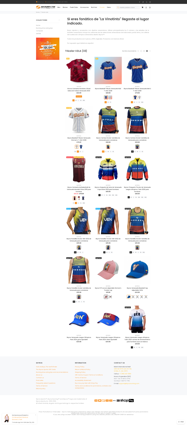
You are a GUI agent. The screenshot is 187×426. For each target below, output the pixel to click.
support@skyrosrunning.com (129, 383)
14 (108, 102)
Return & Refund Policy (82, 369)
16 (110, 102)
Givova (79, 86)
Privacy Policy (79, 367)
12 (105, 102)
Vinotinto (79, 96)
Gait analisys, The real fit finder (46, 367)
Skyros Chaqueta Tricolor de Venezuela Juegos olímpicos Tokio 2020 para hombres (137, 189)
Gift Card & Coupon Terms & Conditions (89, 375)
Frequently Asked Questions (45, 383)
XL (80, 100)
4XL (116, 195)
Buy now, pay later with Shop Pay (86, 383)
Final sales (39, 380)
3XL (113, 195)
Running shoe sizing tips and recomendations (52, 372)
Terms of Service (41, 386)
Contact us (50, 2)
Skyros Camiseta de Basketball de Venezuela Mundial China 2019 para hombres (79, 189)
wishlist (38, 33)
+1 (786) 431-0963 (61, 2)
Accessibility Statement (83, 380)
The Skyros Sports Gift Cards (46, 369)
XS (75, 151)
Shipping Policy (80, 372)
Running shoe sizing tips (44, 28)
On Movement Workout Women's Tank (20, 418)
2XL (84, 100)
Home (38, 12)
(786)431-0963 (118, 414)
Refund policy (40, 389)
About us (41, 2)
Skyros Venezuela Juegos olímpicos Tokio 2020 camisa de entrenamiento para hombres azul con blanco (137, 339)
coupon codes (110, 413)
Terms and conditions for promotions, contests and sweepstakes (93, 387)
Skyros (108, 86)
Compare (39, 31)
